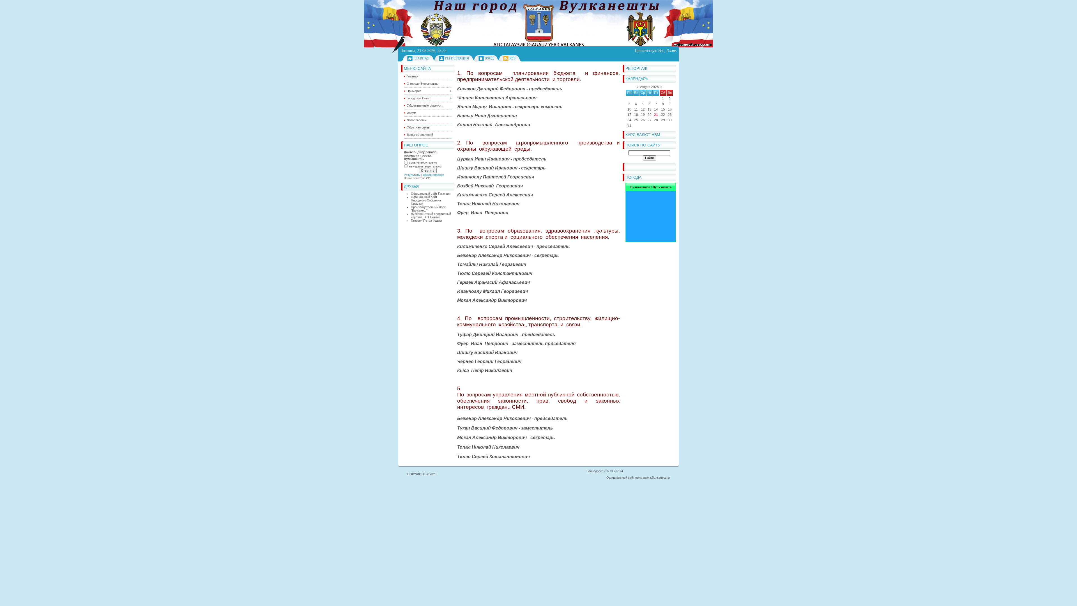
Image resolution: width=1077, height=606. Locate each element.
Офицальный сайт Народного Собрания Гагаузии (426, 200)
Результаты (412, 174)
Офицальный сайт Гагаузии (430, 193)
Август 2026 (649, 87)
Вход (489, 58)
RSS (512, 58)
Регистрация (457, 58)
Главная (421, 58)
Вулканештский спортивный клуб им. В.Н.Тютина (431, 215)
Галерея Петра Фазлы (426, 220)
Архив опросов (433, 174)
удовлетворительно (423, 162)
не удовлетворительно (425, 166)
